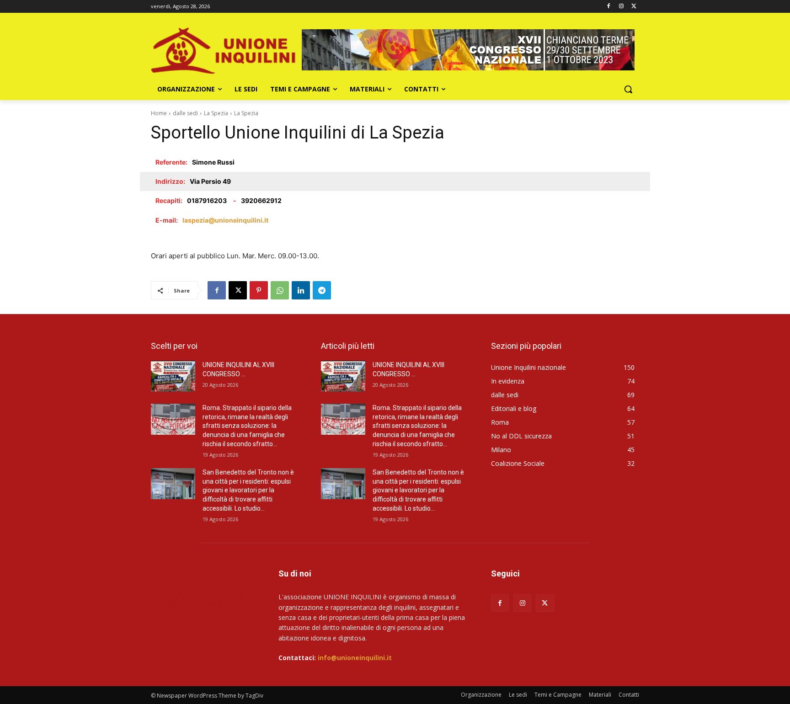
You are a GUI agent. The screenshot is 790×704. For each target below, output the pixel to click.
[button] (628, 89)
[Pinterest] (259, 290)
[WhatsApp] (280, 290)
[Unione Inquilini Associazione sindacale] (224, 50)
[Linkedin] (301, 290)
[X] (634, 6)
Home (159, 113)
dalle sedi (185, 113)
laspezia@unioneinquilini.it (225, 220)
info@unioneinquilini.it (355, 657)
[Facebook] (608, 6)
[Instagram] (621, 6)
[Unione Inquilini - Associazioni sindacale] (203, 599)
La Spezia (216, 113)
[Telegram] (322, 290)
